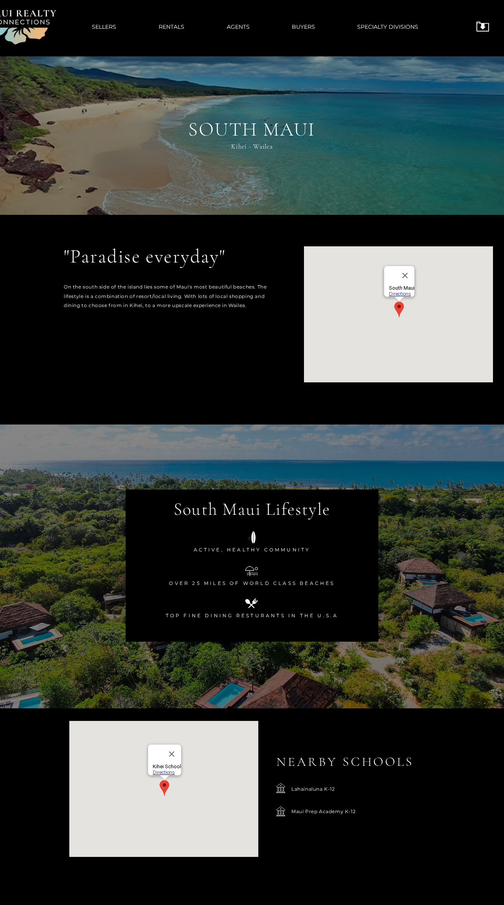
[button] (318, 27)
